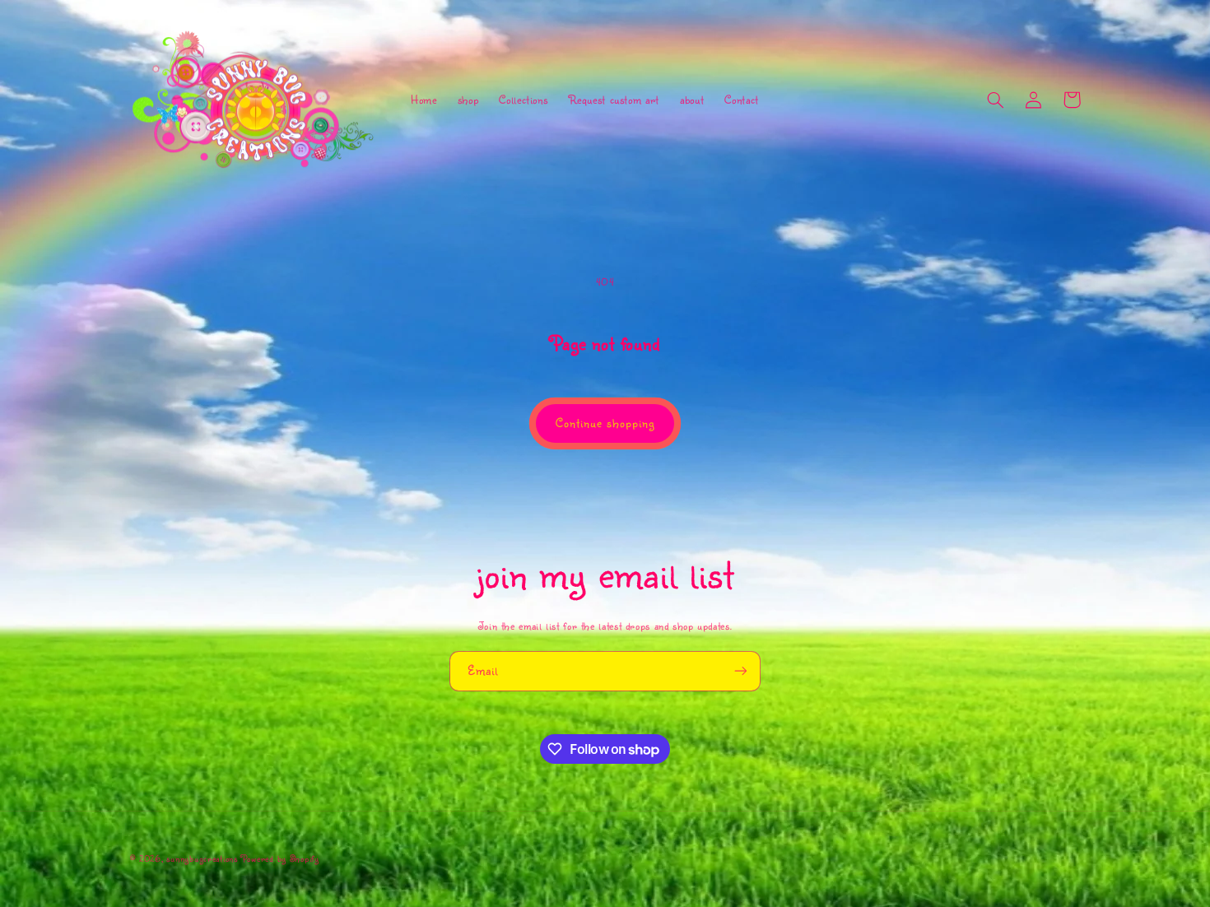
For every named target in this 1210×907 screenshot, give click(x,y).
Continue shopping (605, 422)
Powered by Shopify (280, 858)
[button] (996, 100)
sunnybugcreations (202, 858)
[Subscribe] (741, 671)
